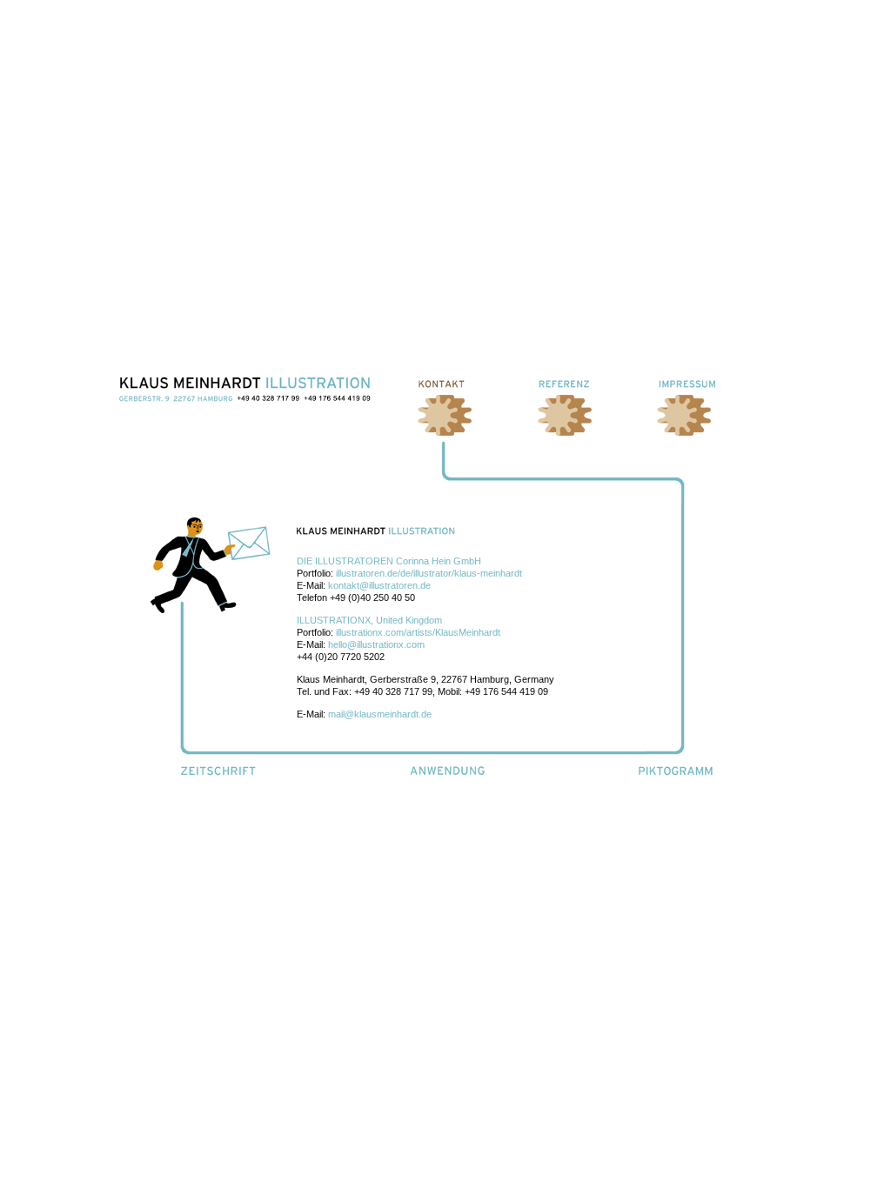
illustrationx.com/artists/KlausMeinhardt (418, 632)
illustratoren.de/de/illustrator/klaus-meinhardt (429, 573)
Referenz (567, 384)
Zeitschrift (219, 770)
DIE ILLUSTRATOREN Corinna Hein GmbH (389, 561)
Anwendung (448, 770)
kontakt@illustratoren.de (379, 585)
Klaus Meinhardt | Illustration (245, 389)
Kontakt (447, 384)
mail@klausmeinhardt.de (380, 714)
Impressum (687, 384)
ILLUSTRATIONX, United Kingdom (369, 620)
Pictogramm (676, 770)
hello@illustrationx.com (376, 644)
